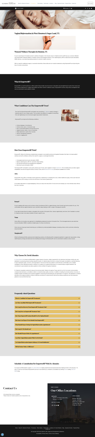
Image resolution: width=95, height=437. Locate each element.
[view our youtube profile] (91, 8)
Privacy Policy (45, 433)
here (65, 369)
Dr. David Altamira (19, 259)
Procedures (33, 427)
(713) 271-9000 (20, 8)
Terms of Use (52, 433)
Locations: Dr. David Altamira (55, 427)
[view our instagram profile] (87, 8)
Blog (63, 427)
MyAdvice (62, 431)
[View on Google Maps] (72, 8)
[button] (92, 3)
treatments (58, 167)
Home (16, 427)
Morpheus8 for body (49, 169)
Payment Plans (76, 427)
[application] (29, 3)
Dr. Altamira (46, 111)
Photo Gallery (39, 427)
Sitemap (57, 433)
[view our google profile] (89, 8)
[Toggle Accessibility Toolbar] (2, 434)
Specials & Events (68, 427)
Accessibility (38, 433)
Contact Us (47, 429)
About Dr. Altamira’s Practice (24, 427)
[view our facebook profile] (85, 8)
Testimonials (45, 427)
